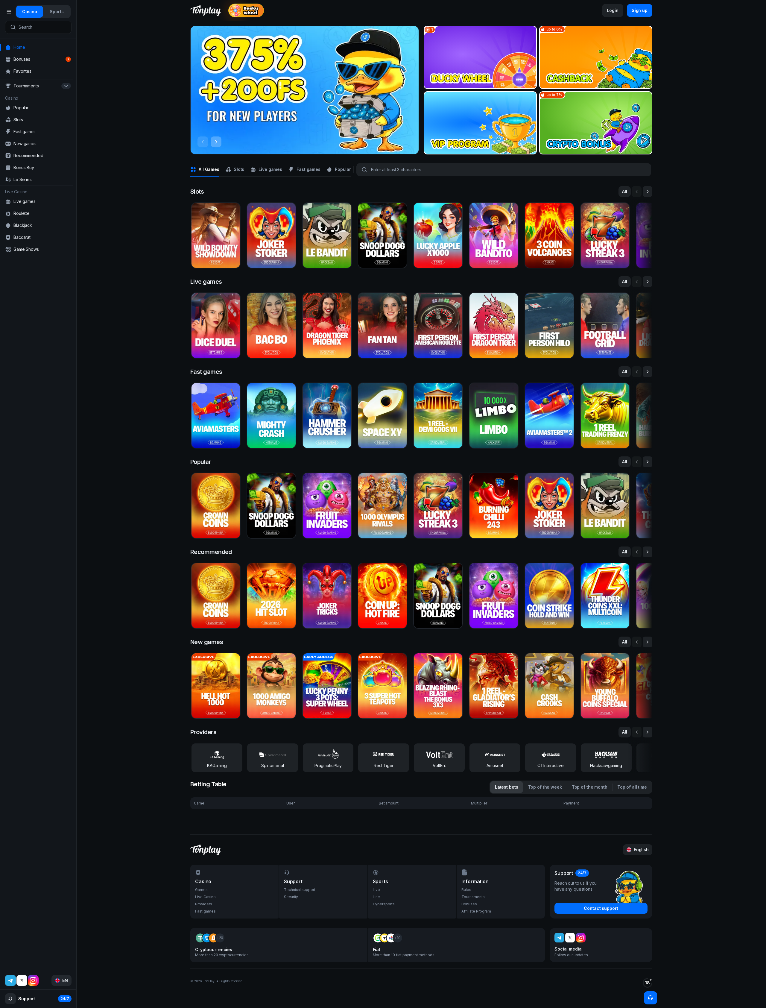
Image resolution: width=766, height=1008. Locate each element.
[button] (304, 90)
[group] (29, 12)
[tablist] (43, 11)
